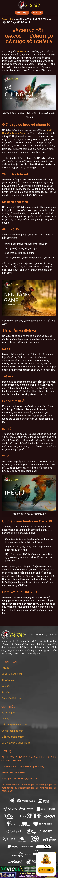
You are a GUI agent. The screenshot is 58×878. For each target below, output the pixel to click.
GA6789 (21, 51)
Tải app (5, 667)
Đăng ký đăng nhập (12, 674)
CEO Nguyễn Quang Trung (15, 742)
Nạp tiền (5, 686)
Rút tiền (5, 692)
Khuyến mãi (7, 680)
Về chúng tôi (8, 712)
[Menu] (54, 5)
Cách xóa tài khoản (11, 698)
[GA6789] (29, 5)
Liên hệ (5, 718)
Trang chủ (7, 19)
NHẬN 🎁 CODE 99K (46, 870)
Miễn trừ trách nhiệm (12, 736)
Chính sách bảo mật (12, 730)
